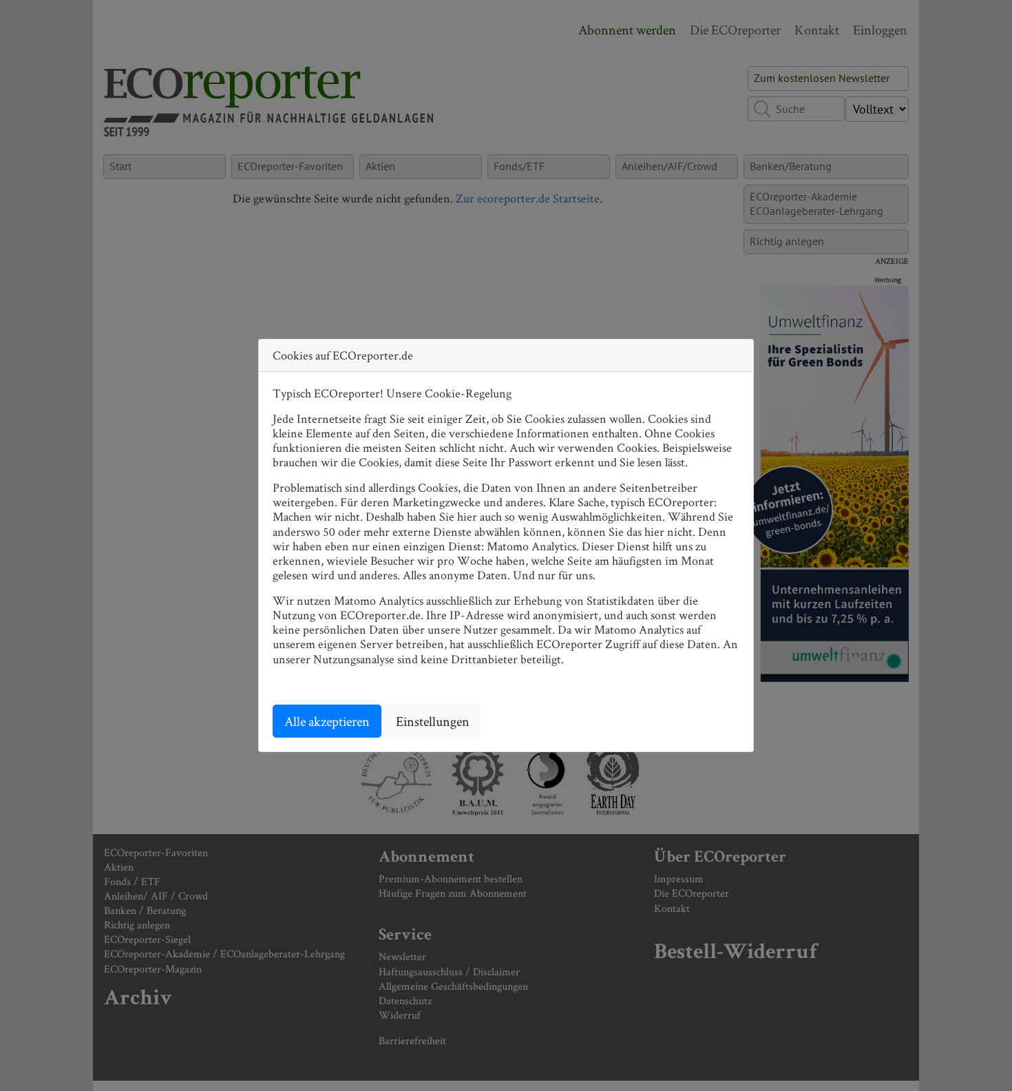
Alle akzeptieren (327, 721)
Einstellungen (433, 721)
